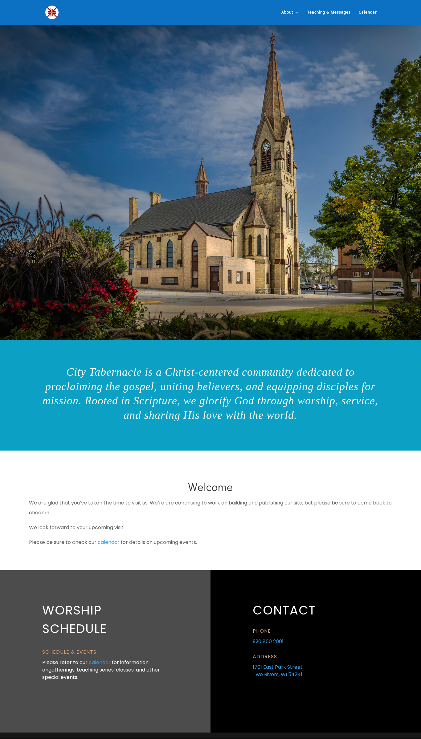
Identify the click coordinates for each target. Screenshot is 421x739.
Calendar (368, 12)
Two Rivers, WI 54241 (277, 674)
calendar (109, 542)
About (287, 12)
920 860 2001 (268, 641)
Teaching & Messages (329, 12)
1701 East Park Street (278, 667)
